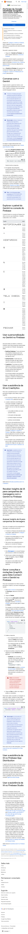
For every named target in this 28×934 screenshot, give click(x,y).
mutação (7, 603)
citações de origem (14, 185)
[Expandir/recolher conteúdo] (4, 40)
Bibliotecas (3, 872)
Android (3, 912)
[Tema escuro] (22, 160)
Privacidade (12, 926)
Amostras (3, 870)
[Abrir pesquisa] (16, 1)
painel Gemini (6, 65)
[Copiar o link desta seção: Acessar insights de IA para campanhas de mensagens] (4, 524)
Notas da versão (4, 899)
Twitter (2, 884)
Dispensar (14, 21)
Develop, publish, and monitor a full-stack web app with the (14, 814)
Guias (2, 865)
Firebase (3, 916)
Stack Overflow (4, 895)
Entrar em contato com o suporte (8, 892)
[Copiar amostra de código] (24, 160)
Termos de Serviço (5, 926)
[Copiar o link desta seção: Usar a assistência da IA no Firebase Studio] (4, 788)
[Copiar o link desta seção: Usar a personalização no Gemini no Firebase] (4, 340)
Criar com (17, 610)
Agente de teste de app (13, 777)
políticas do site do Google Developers (18, 854)
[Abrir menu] (2, 1)
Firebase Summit (4, 882)
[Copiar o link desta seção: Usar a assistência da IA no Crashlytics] (20, 388)
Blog (2, 880)
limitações (9, 742)
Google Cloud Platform (6, 919)
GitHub (2, 874)
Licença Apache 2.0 (17, 853)
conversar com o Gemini (18, 62)
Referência (3, 867)
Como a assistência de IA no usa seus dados (14, 474)
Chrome (3, 914)
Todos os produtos (5, 921)
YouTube (3, 886)
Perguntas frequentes (5, 901)
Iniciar (14, 25)
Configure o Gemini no (16, 42)
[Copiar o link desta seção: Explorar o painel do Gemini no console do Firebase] (12, 211)
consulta (17, 601)
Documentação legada (6, 903)
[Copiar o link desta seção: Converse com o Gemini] (11, 81)
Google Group (4, 897)
